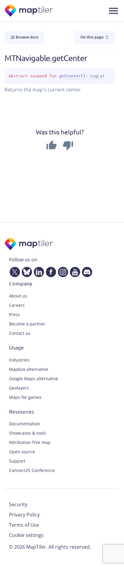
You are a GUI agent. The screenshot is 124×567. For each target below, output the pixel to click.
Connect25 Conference (32, 470)
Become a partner (27, 324)
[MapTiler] (29, 11)
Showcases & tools (27, 433)
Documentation (24, 424)
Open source (22, 452)
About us (18, 296)
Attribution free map (30, 442)
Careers (17, 305)
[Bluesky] (25, 271)
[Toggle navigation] (113, 11)
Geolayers (19, 388)
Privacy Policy (24, 514)
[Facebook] (50, 271)
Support (17, 461)
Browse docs (27, 37)
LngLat (97, 76)
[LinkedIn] (38, 271)
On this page (92, 37)
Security (18, 504)
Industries (19, 360)
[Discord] (86, 271)
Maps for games (25, 397)
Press (14, 314)
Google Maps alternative (33, 378)
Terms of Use (24, 525)
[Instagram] (62, 271)
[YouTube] (74, 271)
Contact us (19, 333)
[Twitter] (13, 271)
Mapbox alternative (28, 369)
